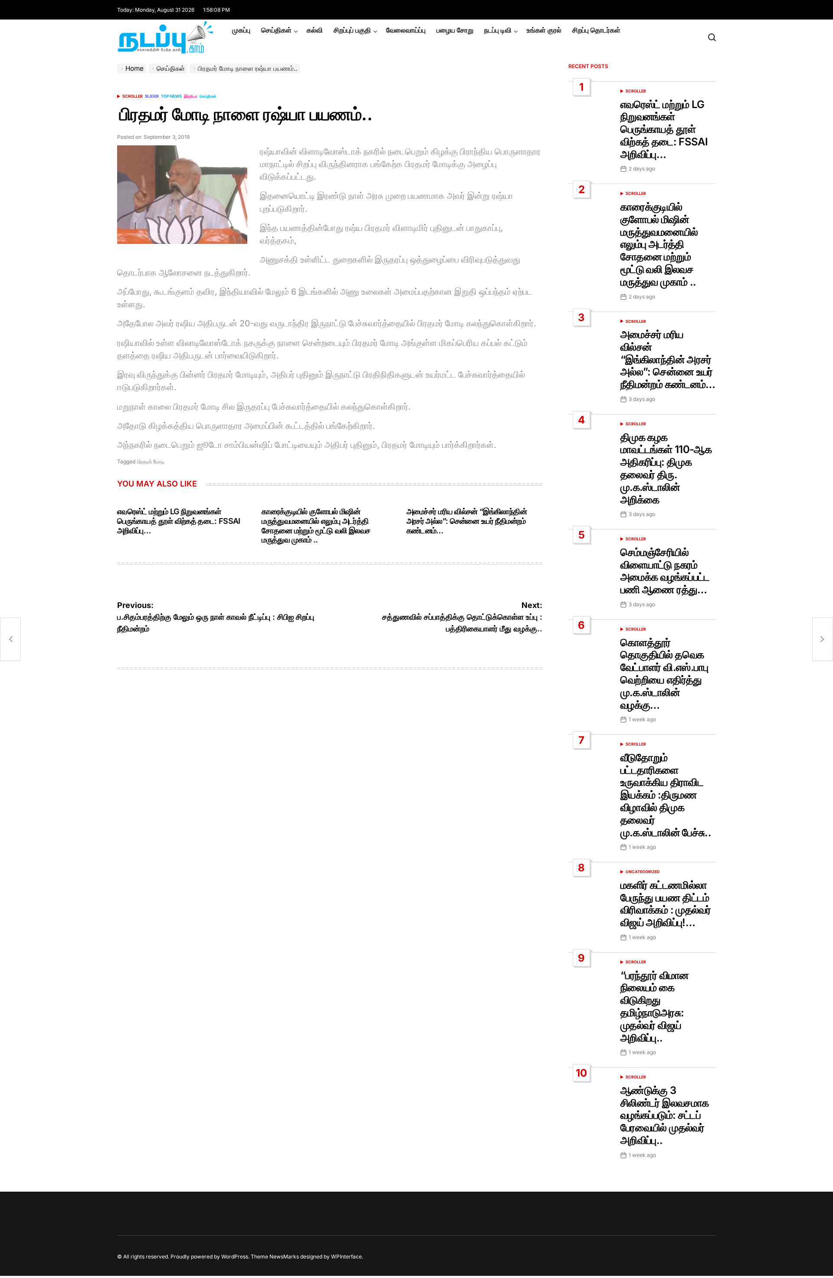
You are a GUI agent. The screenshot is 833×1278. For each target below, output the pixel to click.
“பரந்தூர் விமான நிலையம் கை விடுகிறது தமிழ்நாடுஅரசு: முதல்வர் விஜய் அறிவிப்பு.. (654, 1006)
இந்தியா (190, 96)
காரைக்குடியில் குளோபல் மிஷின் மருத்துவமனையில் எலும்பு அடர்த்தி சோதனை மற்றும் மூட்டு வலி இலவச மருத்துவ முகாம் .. (316, 525)
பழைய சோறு (454, 30)
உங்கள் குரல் (544, 30)
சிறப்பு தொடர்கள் (596, 30)
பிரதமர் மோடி (150, 461)
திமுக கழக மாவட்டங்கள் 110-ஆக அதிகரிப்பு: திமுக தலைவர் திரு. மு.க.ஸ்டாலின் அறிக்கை (666, 468)
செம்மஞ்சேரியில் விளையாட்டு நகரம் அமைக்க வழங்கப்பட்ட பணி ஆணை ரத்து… (665, 571)
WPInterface (346, 1256)
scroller (132, 96)
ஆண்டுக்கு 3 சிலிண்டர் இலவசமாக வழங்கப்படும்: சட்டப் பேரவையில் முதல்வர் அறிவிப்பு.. (664, 1115)
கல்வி (315, 30)
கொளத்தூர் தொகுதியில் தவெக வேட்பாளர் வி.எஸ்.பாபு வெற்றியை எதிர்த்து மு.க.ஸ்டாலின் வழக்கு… (664, 673)
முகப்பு (241, 30)
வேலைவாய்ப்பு (406, 30)
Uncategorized (643, 871)
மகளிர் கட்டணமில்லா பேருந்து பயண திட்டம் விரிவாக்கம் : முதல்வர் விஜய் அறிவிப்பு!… (665, 904)
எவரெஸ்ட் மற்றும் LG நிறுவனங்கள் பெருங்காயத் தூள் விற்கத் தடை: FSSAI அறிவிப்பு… (178, 521)
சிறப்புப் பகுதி (352, 30)
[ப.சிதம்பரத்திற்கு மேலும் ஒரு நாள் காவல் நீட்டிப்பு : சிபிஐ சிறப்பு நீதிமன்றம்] (10, 639)
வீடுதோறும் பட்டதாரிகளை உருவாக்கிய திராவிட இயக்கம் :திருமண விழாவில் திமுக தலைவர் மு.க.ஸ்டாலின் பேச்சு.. (665, 795)
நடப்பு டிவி (498, 30)
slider (152, 96)
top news (171, 96)
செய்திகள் (276, 30)
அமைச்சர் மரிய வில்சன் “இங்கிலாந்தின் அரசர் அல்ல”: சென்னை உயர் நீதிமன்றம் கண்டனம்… (467, 521)
